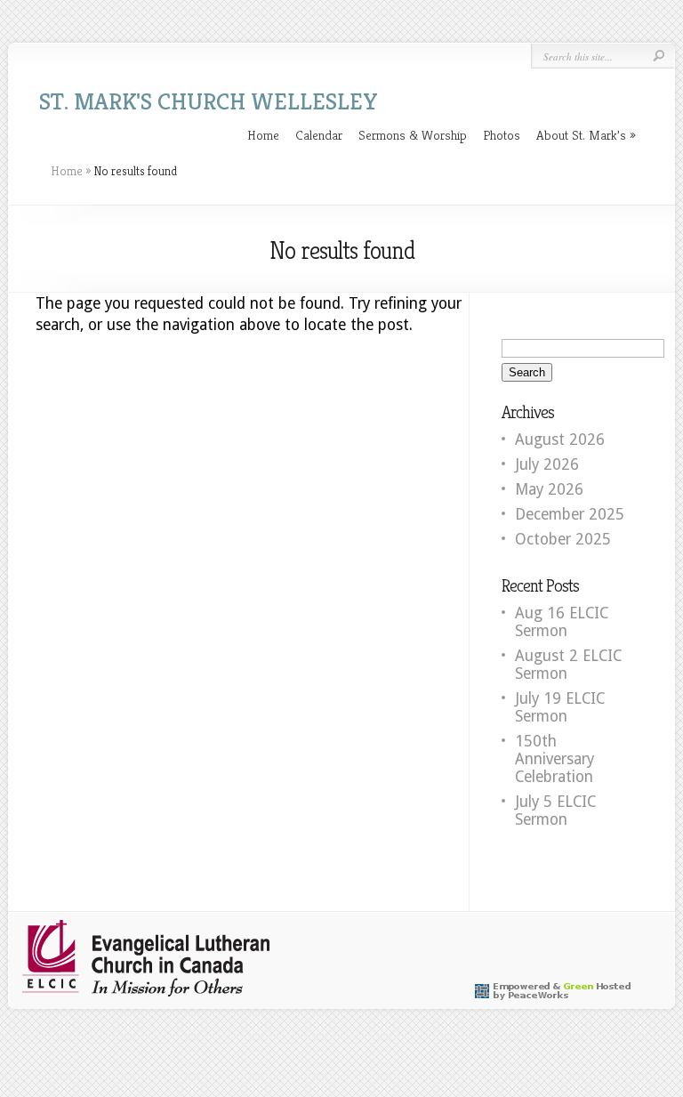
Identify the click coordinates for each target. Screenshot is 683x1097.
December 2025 (569, 514)
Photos (501, 134)
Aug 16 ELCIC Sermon (561, 622)
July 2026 (547, 464)
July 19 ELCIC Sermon (560, 707)
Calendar (318, 134)
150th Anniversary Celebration (554, 759)
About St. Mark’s (581, 134)
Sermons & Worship (412, 134)
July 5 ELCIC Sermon (555, 810)
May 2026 (549, 489)
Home (263, 134)
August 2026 (560, 439)
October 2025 (563, 539)
